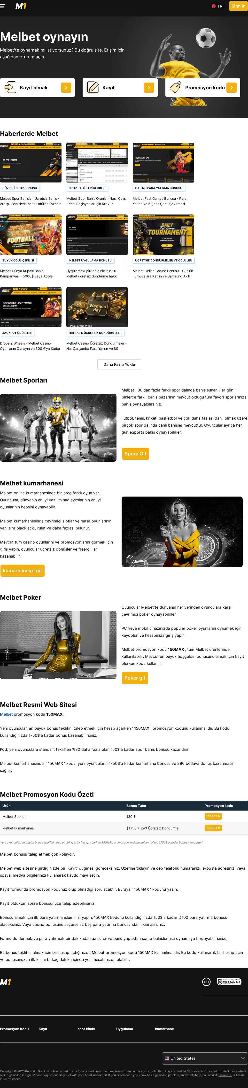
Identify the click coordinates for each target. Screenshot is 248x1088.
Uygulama (124, 1029)
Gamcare (225, 1075)
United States (182, 1058)
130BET (211, 816)
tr (219, 6)
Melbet (7, 714)
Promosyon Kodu (14, 1029)
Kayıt (43, 1029)
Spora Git (135, 454)
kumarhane (164, 1029)
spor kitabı (86, 1029)
